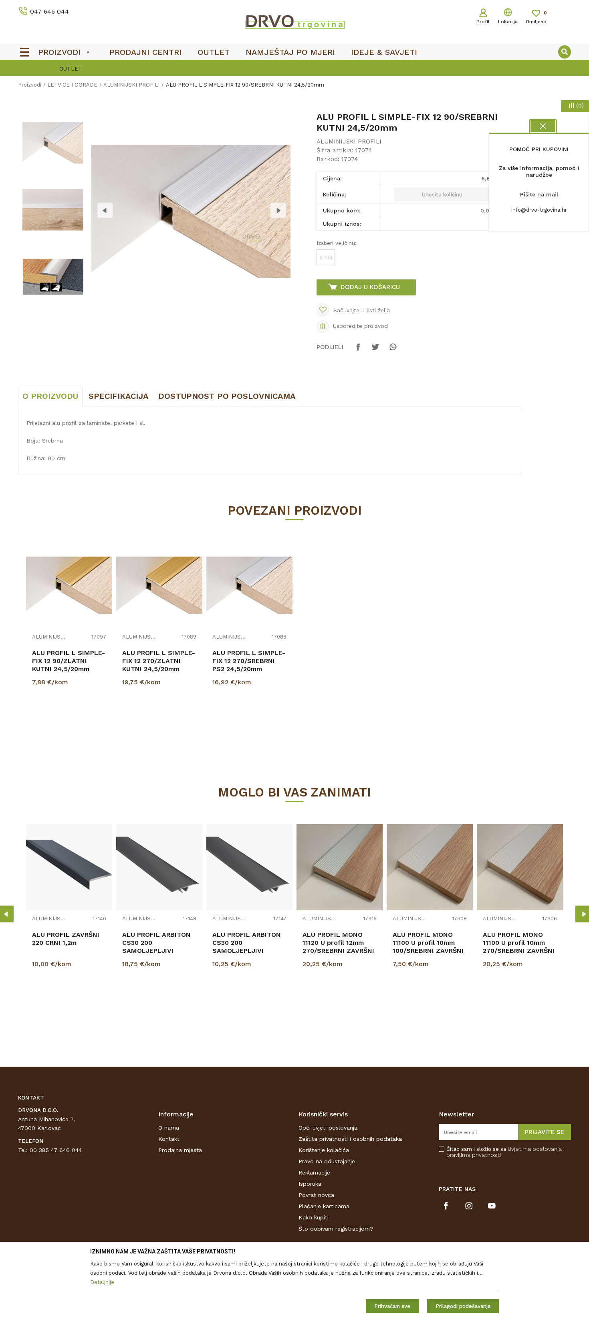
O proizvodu (50, 396)
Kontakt (169, 1139)
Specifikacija (118, 396)
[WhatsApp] (392, 351)
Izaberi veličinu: (337, 243)
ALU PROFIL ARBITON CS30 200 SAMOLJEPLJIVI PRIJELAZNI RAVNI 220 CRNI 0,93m (248, 950)
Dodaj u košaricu (370, 287)
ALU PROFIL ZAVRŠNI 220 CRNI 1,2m (65, 938)
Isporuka (310, 1184)
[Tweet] (375, 351)
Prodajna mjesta (180, 1150)
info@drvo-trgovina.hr (539, 210)
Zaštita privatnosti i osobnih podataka (350, 1139)
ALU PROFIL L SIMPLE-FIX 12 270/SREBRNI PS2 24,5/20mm (248, 661)
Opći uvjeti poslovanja (328, 1127)
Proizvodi (29, 85)
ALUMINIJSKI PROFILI (131, 85)
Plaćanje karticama (324, 1206)
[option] (294, 69)
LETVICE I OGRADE (72, 85)
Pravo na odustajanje (327, 1161)
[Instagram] (469, 1205)
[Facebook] (358, 351)
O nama (168, 1127)
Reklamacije (314, 1172)
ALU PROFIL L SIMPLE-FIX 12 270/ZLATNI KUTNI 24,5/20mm (158, 661)
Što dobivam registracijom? (336, 1228)
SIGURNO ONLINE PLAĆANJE (293, 68)
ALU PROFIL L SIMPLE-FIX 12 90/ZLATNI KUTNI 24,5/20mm (68, 661)
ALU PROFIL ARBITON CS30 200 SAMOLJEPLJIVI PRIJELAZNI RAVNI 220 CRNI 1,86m (158, 950)
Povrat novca (316, 1195)
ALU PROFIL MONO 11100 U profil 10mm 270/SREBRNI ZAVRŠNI (519, 942)
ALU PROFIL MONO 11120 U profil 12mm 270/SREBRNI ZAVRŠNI (338, 942)
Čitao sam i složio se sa (505, 1152)
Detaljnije (70, 722)
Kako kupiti (314, 1217)
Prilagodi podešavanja (463, 1306)
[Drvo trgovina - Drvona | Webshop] (294, 21)
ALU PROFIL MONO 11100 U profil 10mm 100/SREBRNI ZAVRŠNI (428, 942)
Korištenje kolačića (324, 1150)
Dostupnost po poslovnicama (226, 396)
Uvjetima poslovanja (535, 1149)
